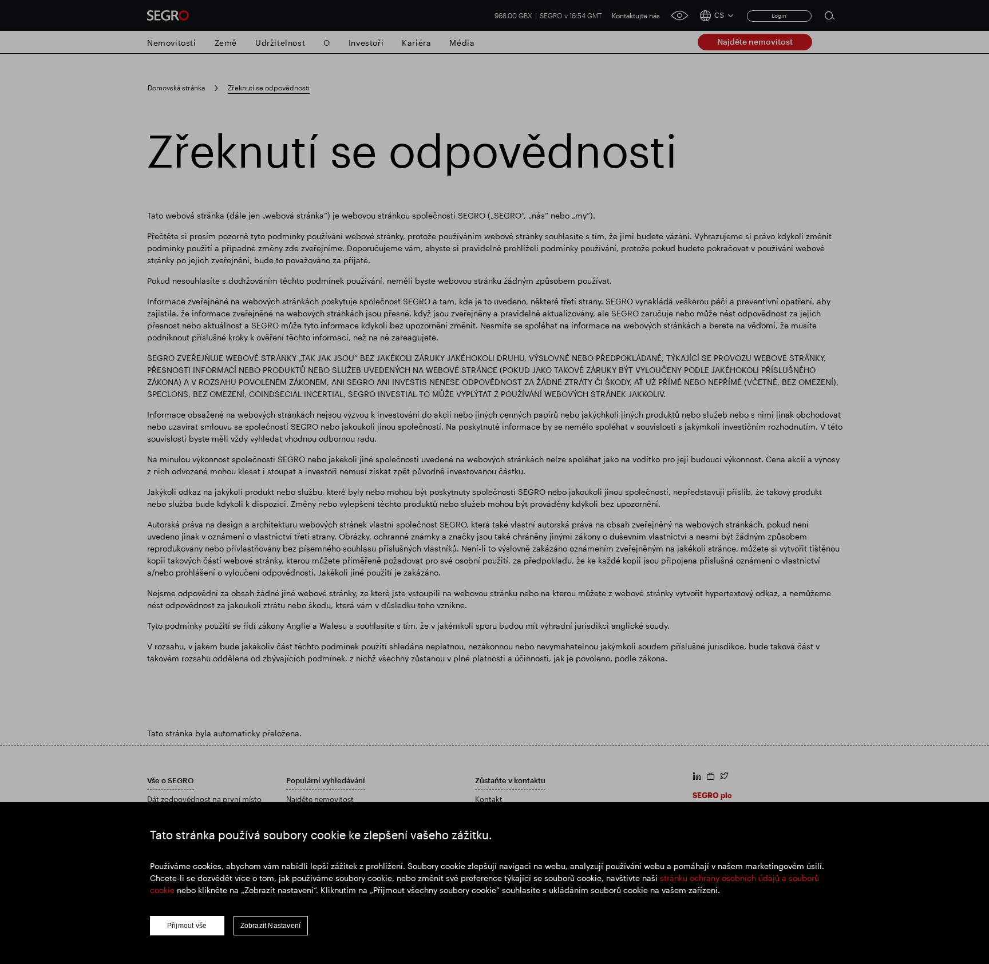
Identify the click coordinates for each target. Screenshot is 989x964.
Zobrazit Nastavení (270, 926)
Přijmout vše (187, 926)
